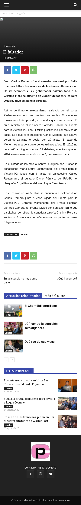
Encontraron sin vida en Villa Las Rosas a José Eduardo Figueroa (26, 382)
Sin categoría (18, 13)
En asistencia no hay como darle (20, 280)
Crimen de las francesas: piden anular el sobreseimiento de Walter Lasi (29, 419)
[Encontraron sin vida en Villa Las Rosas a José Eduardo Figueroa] (67, 385)
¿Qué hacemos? (67, 278)
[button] (75, 5)
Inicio (5, 13)
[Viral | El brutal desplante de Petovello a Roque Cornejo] (67, 403)
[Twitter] (50, 474)
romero (25, 234)
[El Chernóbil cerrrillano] (13, 310)
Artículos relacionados (23, 296)
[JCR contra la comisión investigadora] (13, 328)
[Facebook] (30, 474)
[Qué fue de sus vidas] (13, 346)
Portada (9, 315)
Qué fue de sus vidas (39, 341)
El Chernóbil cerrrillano (40, 306)
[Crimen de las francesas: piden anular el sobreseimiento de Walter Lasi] (67, 421)
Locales (8, 332)
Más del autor (55, 296)
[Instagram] (40, 474)
